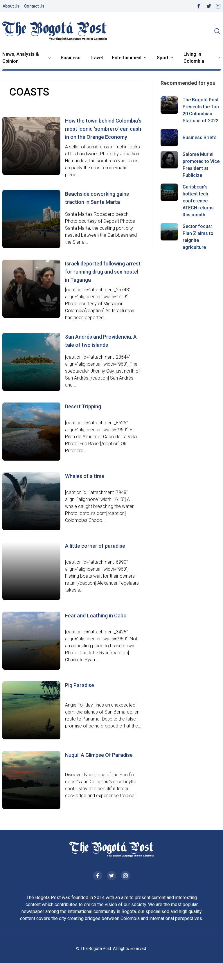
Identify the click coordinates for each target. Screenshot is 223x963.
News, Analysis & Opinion (20, 57)
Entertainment (127, 57)
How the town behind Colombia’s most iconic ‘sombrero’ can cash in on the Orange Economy (103, 129)
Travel (96, 57)
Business (70, 57)
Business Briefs (200, 137)
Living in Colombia (194, 57)
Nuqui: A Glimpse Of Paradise (99, 755)
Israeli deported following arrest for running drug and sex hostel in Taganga (103, 271)
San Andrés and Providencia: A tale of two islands (101, 341)
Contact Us (34, 6)
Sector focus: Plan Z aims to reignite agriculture (198, 237)
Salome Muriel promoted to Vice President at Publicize (201, 165)
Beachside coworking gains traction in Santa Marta (97, 198)
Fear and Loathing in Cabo (96, 615)
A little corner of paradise (95, 546)
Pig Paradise (79, 685)
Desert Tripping (83, 406)
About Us (11, 6)
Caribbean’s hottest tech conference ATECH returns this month (198, 201)
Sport (162, 57)
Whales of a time (84, 476)
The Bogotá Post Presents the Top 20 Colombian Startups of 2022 (201, 110)
